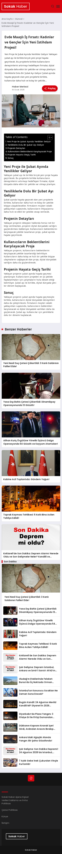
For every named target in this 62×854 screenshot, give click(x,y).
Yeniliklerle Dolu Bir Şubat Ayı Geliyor (25, 145)
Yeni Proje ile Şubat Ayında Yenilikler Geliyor (29, 141)
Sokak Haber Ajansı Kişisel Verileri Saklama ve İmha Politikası (15, 800)
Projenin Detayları (16, 148)
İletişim (5, 822)
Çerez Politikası (10, 809)
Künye (5, 816)
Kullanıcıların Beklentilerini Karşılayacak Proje (30, 151)
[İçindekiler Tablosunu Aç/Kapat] (48, 137)
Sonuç (11, 158)
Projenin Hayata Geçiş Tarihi (21, 154)
